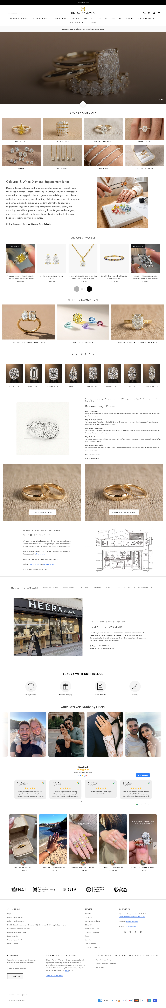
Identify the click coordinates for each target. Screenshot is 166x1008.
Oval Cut (132, 387)
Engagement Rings (19, 19)
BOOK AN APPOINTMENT (100, 96)
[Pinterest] (130, 931)
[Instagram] (125, 931)
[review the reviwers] (43, 783)
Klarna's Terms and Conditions (106, 963)
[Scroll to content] (83, 104)
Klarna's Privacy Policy (103, 960)
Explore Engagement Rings (66, 96)
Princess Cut (112, 387)
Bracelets (102, 19)
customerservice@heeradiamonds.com (132, 916)
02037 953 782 (35, 564)
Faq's (9, 914)
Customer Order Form (92, 947)
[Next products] (89, 289)
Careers (87, 936)
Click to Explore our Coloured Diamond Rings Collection (29, 224)
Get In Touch (89, 940)
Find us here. (40, 554)
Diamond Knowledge (92, 932)
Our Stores (88, 917)
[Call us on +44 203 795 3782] (144, 13)
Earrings (75, 19)
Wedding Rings (40, 19)
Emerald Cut (34, 387)
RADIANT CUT (92, 387)
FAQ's (93, 23)
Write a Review (142, 775)
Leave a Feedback (13, 943)
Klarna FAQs (100, 967)
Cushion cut (53, 387)
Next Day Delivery (78, 23)
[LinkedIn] (140, 931)
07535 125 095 (48, 564)
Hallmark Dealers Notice (15, 921)
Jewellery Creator (147, 19)
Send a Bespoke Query (92, 455)
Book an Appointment (92, 458)
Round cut (14, 387)
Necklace (88, 19)
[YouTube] (135, 931)
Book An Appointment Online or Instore (36, 569)
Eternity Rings (59, 19)
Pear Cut (73, 387)
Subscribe (15, 976)
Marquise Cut (151, 387)
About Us (88, 914)
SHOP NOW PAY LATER (54, 975)
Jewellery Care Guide (92, 928)
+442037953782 (132, 921)
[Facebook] (120, 931)
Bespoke (129, 19)
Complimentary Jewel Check (16, 932)
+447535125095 (130, 927)
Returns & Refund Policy (15, 917)
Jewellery (116, 19)
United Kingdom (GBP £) (15, 13)
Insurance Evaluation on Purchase (18, 928)
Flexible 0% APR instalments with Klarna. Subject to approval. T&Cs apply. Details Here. (36, 925)
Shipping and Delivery (92, 921)
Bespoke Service (12, 936)
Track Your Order (90, 943)
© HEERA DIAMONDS (17, 1001)
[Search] (154, 13)
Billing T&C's (89, 925)
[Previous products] (76, 289)
